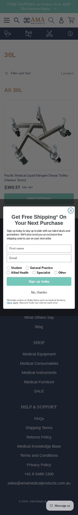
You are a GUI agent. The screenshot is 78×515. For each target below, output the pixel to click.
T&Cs (9, 302)
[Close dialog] (71, 210)
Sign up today (39, 281)
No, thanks (39, 292)
